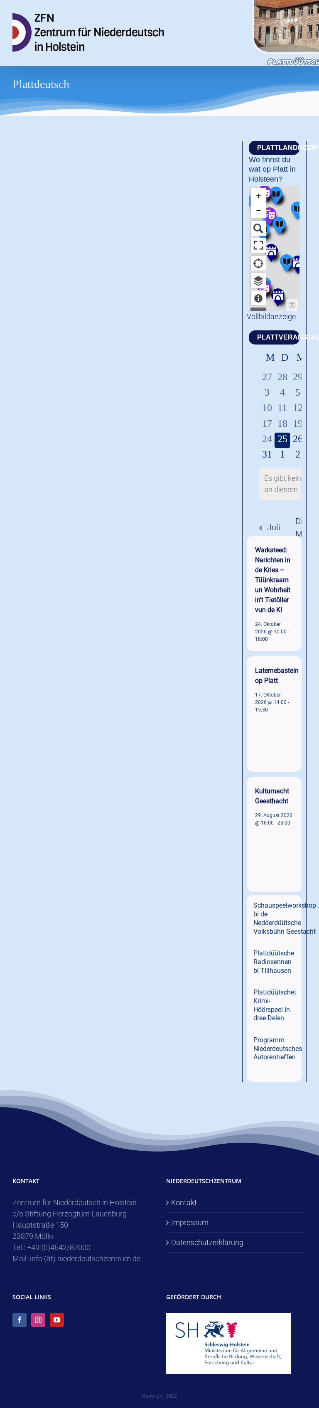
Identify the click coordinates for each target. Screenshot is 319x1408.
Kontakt (184, 1202)
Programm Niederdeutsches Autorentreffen (277, 1048)
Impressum (190, 1222)
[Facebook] (19, 1320)
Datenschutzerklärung (207, 1242)
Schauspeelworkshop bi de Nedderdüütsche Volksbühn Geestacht (284, 918)
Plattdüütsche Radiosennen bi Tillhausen (273, 962)
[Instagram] (38, 1320)
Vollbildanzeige (271, 316)
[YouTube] (57, 1320)
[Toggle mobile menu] (302, 13)
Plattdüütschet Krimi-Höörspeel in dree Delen (274, 1005)
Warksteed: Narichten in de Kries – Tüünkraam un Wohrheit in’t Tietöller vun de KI (272, 580)
